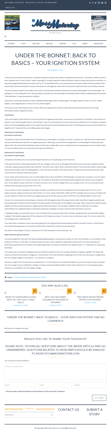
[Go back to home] (55, 23)
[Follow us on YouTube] (102, 3)
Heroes (62, 43)
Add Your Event (19, 2)
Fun (74, 43)
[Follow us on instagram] (98, 3)
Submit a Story (10, 7)
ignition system (27, 277)
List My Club (39, 2)
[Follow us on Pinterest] (105, 3)
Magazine (98, 43)
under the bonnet (40, 277)
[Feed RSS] (90, 3)
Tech (23, 43)
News (84, 43)
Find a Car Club (29, 2)
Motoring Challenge (51, 2)
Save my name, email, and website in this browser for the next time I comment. (35, 391)
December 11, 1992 (21, 305)
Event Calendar (9, 2)
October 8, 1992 (55, 305)
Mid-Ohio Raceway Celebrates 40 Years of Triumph (55, 300)
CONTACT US (68, 409)
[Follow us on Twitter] (95, 3)
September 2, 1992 (55, 70)
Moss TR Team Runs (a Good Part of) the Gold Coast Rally (20, 300)
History (36, 43)
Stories (11, 43)
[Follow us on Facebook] (93, 3)
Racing (49, 43)
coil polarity (17, 277)
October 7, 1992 (90, 302)
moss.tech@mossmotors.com (57, 353)
